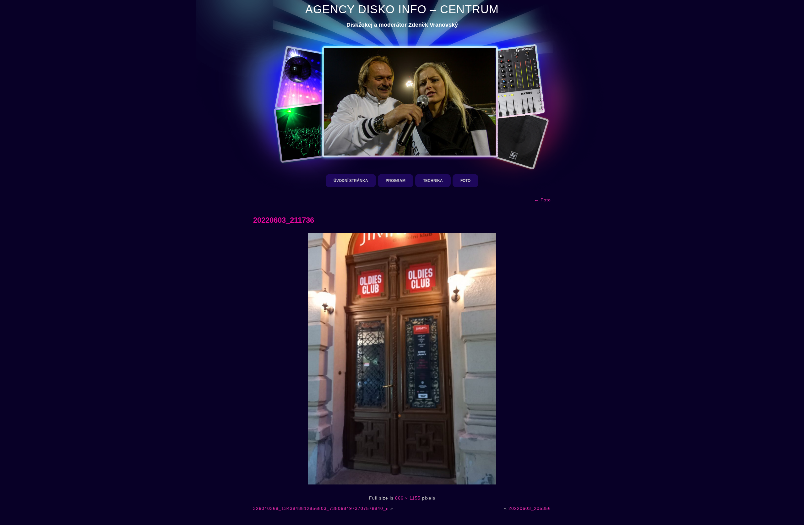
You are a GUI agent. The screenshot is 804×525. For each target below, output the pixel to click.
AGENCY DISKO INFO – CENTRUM (402, 9)
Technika (433, 180)
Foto (465, 180)
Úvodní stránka (351, 180)
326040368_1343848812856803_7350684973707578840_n (321, 508)
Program (395, 180)
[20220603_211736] (402, 487)
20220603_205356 (529, 508)
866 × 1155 (408, 497)
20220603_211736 (283, 220)
